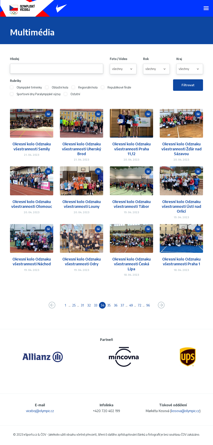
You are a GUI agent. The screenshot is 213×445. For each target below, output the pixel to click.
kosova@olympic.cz (185, 411)
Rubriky (15, 80)
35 (109, 305)
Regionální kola (88, 87)
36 (116, 305)
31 (82, 305)
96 (148, 305)
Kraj (179, 58)
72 (139, 305)
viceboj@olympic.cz (40, 411)
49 (131, 305)
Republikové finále (119, 87)
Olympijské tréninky (29, 87)
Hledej (14, 58)
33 (95, 305)
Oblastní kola (60, 87)
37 (122, 305)
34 (102, 305)
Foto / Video (118, 58)
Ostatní (75, 94)
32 (89, 305)
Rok (146, 58)
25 (74, 305)
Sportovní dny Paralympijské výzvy (39, 94)
